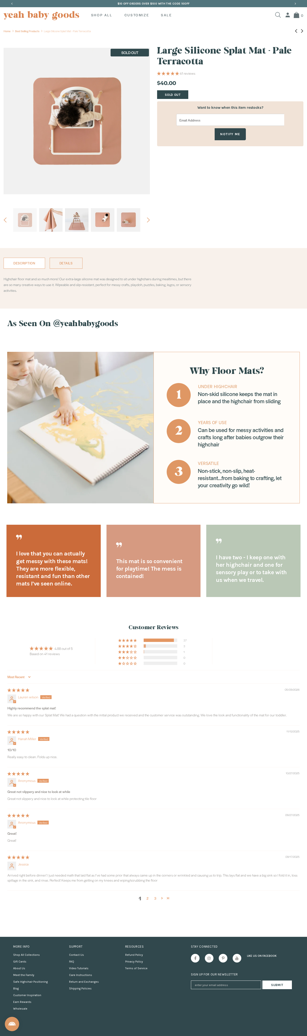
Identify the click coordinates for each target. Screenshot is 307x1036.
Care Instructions (80, 975)
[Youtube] (237, 958)
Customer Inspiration (27, 995)
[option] (153, 3)
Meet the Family (23, 975)
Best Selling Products (27, 31)
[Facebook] (195, 958)
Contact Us (76, 955)
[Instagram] (209, 958)
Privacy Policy (134, 961)
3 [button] (155, 898)
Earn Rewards (22, 1002)
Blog (16, 988)
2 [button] (147, 898)
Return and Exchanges (84, 981)
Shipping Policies (80, 988)
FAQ (71, 961)
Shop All (101, 14)
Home (7, 31)
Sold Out (172, 95)
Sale (166, 14)
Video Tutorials (79, 968)
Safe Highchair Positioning (30, 981)
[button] (168, 73)
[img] (18, 690)
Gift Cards (19, 961)
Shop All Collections (26, 955)
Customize (136, 14)
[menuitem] (288, 15)
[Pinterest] (223, 958)
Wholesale (20, 1008)
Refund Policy (134, 955)
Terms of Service (136, 968)
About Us (19, 968)
